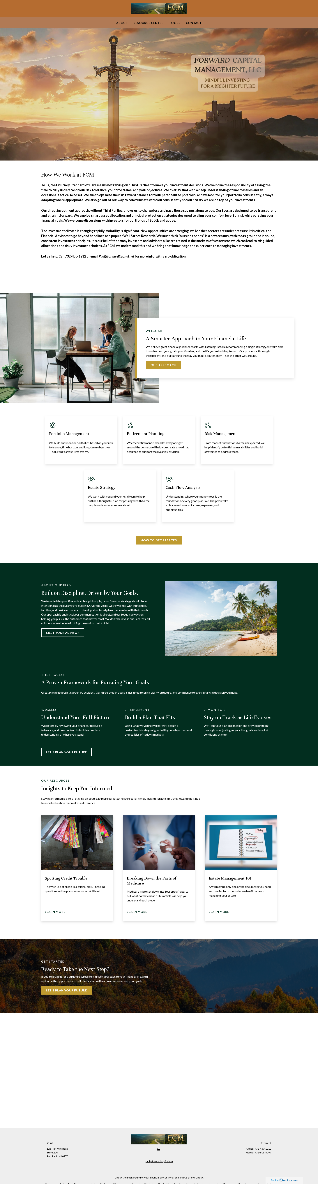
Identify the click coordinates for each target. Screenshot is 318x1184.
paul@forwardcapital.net (159, 1161)
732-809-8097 (263, 1152)
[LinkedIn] (158, 1149)
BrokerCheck (195, 1177)
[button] (122, 22)
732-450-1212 (263, 1148)
